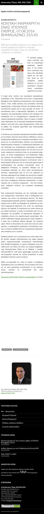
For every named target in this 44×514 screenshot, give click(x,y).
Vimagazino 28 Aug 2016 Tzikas (12, 277)
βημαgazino (7, 349)
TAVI (23, 472)
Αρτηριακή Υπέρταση (9, 415)
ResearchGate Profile (8, 393)
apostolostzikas (30, 277)
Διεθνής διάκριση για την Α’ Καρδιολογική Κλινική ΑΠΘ (20, 448)
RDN (18, 472)
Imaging (3, 469)
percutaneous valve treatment (9, 472)
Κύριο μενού (41, 2)
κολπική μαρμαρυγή (20, 349)
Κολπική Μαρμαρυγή (8, 20)
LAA (7, 469)
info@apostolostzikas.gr (13, 501)
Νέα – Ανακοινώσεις (8, 411)
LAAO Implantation (13, 469)
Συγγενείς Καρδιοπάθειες (10, 427)
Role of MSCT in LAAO (8, 454)
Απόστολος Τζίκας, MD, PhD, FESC (16, 3)
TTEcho (29, 472)
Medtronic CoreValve (23, 469)
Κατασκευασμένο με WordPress (10, 511)
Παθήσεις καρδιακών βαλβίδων (12, 423)
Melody (32, 469)
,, (13, 487)
